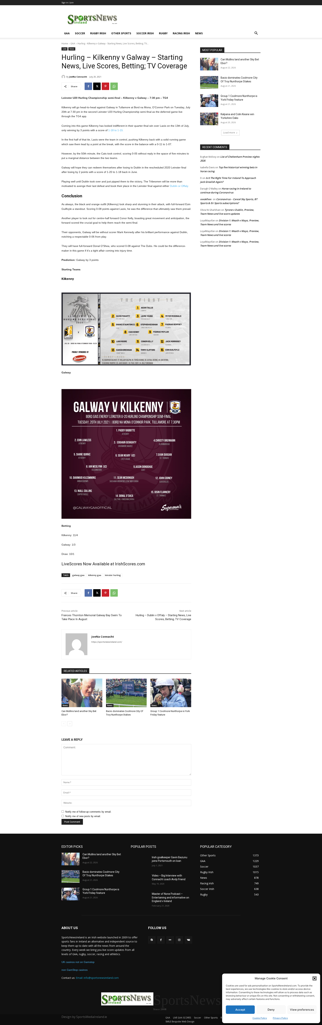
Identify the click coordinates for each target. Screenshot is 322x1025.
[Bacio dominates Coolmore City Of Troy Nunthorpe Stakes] (126, 693)
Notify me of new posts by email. (83, 816)
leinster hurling (113, 575)
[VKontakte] (188, 940)
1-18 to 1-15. (116, 130)
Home (64, 43)
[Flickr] (170, 940)
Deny (271, 1009)
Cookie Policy (259, 1018)
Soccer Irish (145, 33)
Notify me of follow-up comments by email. (88, 811)
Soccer (80, 33)
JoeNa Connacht (78, 76)
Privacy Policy (280, 1018)
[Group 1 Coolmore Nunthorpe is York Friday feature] (170, 693)
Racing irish (181, 33)
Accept (240, 1009)
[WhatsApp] (114, 86)
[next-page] (69, 723)
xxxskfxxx (205, 199)
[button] (314, 978)
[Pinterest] (105, 86)
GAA (67, 33)
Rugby (163, 33)
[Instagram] (179, 940)
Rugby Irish (98, 33)
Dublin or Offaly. (179, 185)
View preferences (302, 1009)
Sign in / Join (67, 2)
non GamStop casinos (74, 969)
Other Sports (121, 33)
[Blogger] (151, 940)
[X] (97, 86)
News (199, 33)
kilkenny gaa (94, 575)
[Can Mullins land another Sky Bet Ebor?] (81, 693)
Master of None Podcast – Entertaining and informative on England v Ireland (170, 897)
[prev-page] (63, 723)
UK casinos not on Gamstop (77, 962)
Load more (229, 132)
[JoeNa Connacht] (63, 77)
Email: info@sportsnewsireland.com (97, 978)
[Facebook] (88, 86)
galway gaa (78, 575)
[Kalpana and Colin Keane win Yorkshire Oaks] (209, 119)
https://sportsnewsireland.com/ (106, 642)
